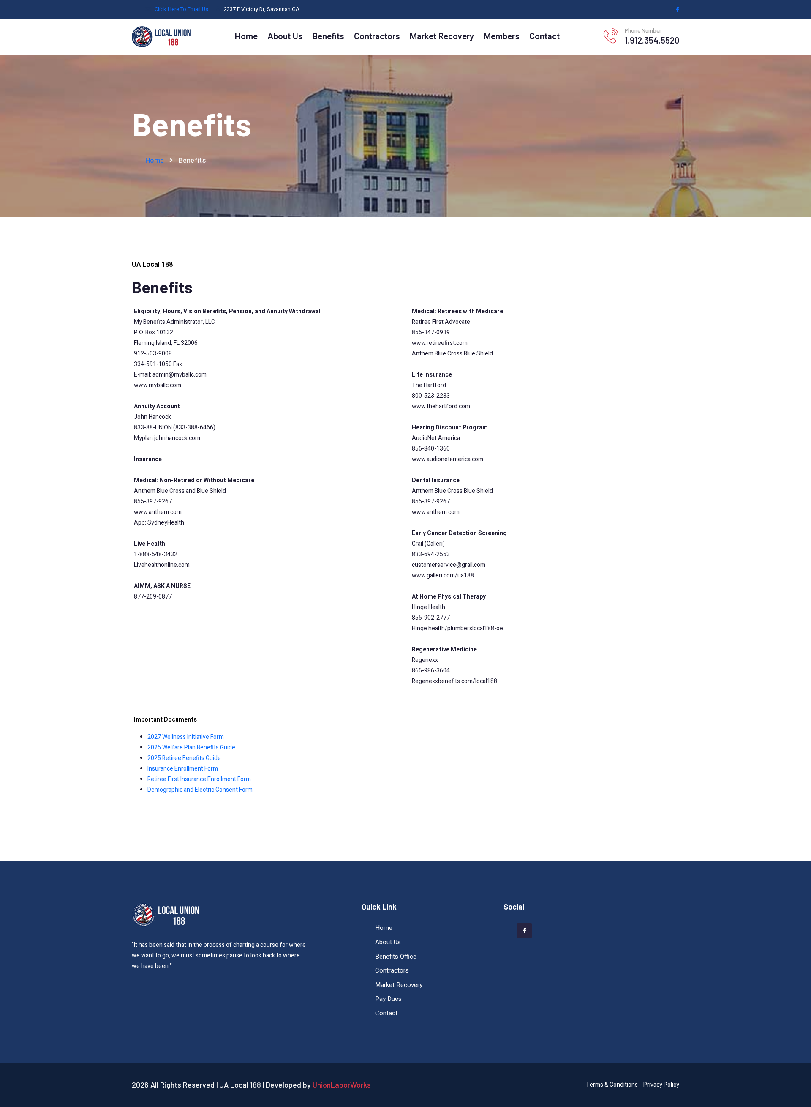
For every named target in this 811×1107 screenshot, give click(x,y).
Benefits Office (395, 956)
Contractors (377, 36)
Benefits (328, 36)
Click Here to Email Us (181, 9)
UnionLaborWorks (342, 1084)
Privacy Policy (661, 1084)
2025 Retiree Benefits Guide (184, 758)
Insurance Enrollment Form (182, 768)
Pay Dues (388, 998)
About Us (285, 36)
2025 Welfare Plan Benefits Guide (191, 747)
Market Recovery (442, 36)
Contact (544, 36)
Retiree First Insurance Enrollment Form (199, 779)
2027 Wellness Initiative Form (185, 737)
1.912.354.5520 (652, 40)
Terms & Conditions (612, 1084)
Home (246, 36)
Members (502, 36)
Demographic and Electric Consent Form (200, 789)
